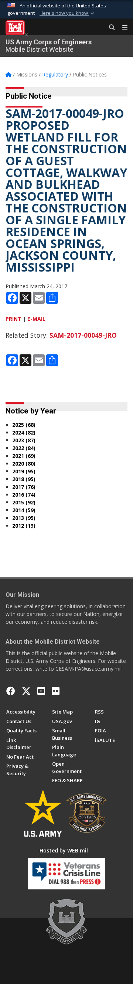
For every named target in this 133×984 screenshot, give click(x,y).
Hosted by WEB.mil (64, 850)
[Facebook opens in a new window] (10, 691)
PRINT (13, 318)
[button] (68, 13)
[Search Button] (109, 27)
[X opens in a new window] (26, 691)
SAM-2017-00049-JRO (83, 335)
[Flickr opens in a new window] (55, 691)
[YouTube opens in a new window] (41, 691)
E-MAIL (36, 318)
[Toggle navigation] (121, 27)
